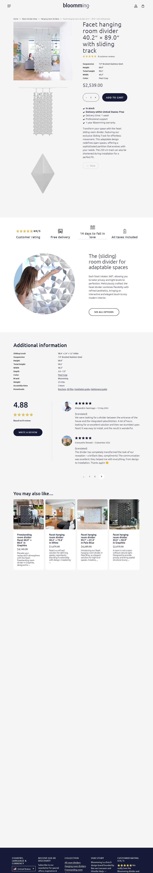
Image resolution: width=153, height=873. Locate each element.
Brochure (62, 389)
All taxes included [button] (125, 237)
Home (15, 19)
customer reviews (106, 56)
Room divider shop (29, 19)
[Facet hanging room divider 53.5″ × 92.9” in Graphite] (124, 514)
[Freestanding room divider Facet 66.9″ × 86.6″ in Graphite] (28, 514)
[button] (9, 5)
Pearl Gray (62, 375)
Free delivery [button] (60, 237)
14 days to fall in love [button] (92, 235)
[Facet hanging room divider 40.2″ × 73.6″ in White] (60, 514)
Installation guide (82, 389)
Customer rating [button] (28, 237)
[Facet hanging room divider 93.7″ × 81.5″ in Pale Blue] (92, 514)
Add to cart (114, 97)
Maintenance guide (99, 389)
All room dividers (73, 862)
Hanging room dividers (50, 19)
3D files (70, 389)
